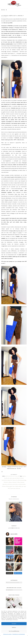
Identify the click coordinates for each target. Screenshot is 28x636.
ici (17, 466)
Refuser (14, 627)
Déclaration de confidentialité (18, 634)
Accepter (14, 623)
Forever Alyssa (5, 486)
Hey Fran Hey (19, 230)
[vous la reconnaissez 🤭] (18, 550)
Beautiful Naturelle (12, 480)
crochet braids (21, 484)
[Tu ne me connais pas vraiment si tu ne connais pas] (10, 558)
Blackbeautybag (22, 480)
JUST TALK (15, 476)
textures (18, 488)
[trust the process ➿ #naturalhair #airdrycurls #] (10, 541)
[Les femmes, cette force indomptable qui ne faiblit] (18, 541)
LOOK (18, 476)
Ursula (20, 232)
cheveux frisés (16, 482)
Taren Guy (17, 194)
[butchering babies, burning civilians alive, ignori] (10, 550)
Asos (5, 466)
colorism (9, 484)
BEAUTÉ (7, 476)
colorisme (14, 484)
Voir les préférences (14, 631)
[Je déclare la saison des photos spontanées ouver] (10, 567)
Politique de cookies (7, 634)
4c (8, 478)
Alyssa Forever (9, 200)
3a (23, 476)
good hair (12, 486)
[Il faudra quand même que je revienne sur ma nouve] (18, 558)
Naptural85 (13, 230)
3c (25, 476)
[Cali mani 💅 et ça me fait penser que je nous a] (18, 567)
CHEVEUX (11, 476)
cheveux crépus (8, 482)
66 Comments (14, 474)
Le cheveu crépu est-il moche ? (12, 15)
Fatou (14, 232)
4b (6, 478)
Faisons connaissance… (14, 498)
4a (5, 478)
